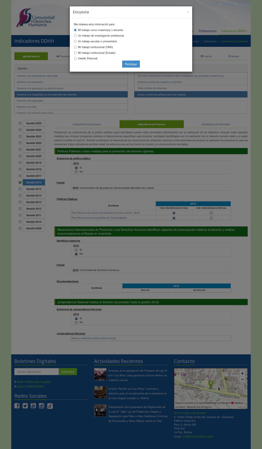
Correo (230, 3)
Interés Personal (87, 58)
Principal (213, 3)
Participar (131, 64)
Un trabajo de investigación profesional (101, 35)
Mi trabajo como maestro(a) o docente (100, 30)
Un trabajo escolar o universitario (97, 41)
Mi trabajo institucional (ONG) (95, 47)
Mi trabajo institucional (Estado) (96, 53)
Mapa (244, 3)
